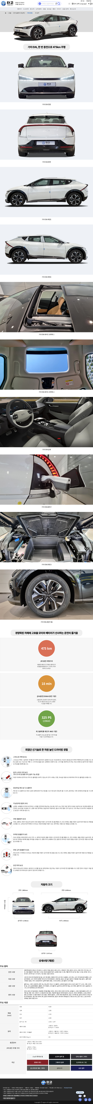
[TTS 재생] (69, 4)
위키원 (27, 1095)
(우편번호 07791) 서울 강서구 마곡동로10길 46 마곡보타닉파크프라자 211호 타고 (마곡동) (27, 1093)
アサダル (23, 1095)
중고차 (32, 9)
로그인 (82, 1)
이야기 (59, 9)
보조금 (49, 9)
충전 (54, 9)
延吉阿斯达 (16, 1095)
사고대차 (26, 9)
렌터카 (19, 9)
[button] (56, 3)
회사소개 (73, 9)
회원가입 (88, 1)
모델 (44, 9)
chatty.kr (35, 1095)
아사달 (4, 1095)
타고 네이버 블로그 (9, 1098)
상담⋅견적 (65, 9)
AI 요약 (37, 13)
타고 (31, 1095)
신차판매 (39, 9)
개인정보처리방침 (68, 1088)
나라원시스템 (10, 1095)
